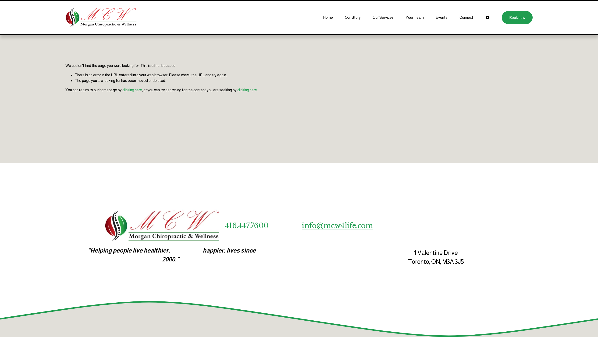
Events (441, 17)
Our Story (353, 17)
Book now (517, 18)
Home (328, 17)
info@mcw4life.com (337, 226)
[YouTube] (487, 17)
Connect (466, 17)
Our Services (383, 17)
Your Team (415, 17)
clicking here (132, 90)
